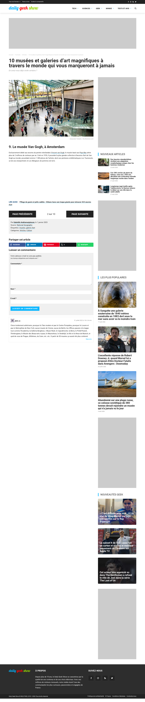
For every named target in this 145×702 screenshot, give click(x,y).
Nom (13, 289)
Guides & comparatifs (37, 1)
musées (22, 228)
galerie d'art (30, 228)
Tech (74, 8)
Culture (29, 230)
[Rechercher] (135, 8)
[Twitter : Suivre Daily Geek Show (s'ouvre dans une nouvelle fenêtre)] (135, 2)
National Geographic (24, 225)
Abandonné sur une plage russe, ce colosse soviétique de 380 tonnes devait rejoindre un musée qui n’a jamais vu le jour (116, 404)
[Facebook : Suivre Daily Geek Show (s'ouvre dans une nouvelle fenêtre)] (128, 2)
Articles (23, 230)
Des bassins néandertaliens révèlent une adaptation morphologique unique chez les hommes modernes (122, 162)
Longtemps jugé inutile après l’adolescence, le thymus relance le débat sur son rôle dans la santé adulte (122, 189)
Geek (98, 8)
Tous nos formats (14, 1)
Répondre (89, 339)
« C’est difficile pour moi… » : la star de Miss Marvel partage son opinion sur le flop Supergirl (117, 517)
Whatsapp (84, 245)
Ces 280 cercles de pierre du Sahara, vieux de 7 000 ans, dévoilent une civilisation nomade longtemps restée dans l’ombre (123, 175)
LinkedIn (33, 245)
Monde (109, 8)
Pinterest (50, 245)
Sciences (86, 8)
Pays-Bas (83, 153)
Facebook (16, 245)
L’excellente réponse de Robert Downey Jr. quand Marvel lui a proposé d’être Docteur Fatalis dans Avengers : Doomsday (115, 359)
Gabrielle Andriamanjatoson (24, 222)
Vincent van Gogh (57, 153)
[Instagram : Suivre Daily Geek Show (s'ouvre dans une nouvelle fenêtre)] (130, 2)
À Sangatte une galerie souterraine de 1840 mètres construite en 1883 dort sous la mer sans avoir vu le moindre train (116, 314)
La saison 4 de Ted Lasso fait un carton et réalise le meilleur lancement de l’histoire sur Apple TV (116, 547)
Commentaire (16, 264)
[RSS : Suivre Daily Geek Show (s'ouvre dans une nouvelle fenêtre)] (133, 2)
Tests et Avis (25, 1)
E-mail (14, 298)
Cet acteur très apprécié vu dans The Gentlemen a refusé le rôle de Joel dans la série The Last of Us (116, 576)
